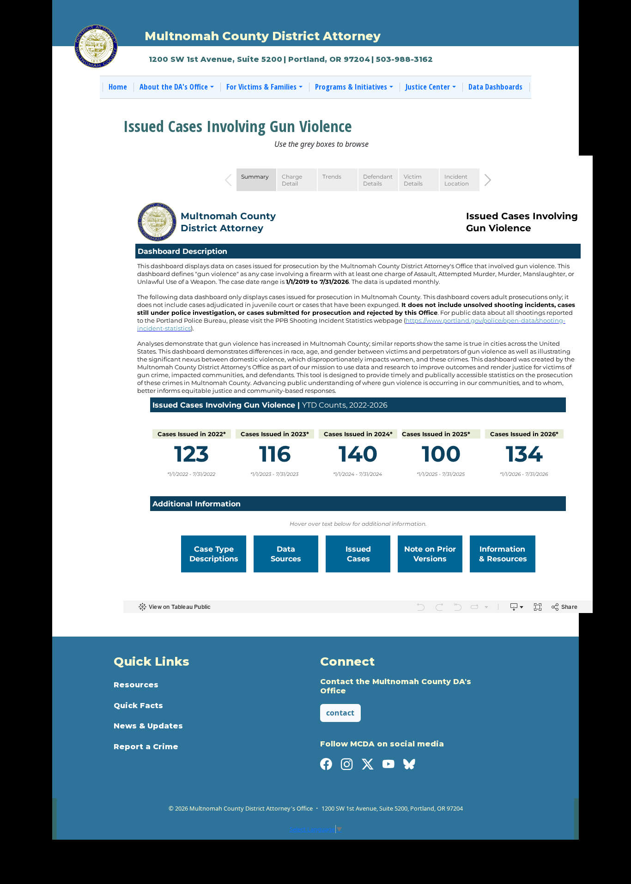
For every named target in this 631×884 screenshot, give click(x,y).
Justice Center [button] (428, 86)
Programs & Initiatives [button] (351, 86)
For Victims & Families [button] (261, 86)
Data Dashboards (495, 86)
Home (118, 86)
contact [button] (340, 713)
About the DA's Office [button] (174, 86)
